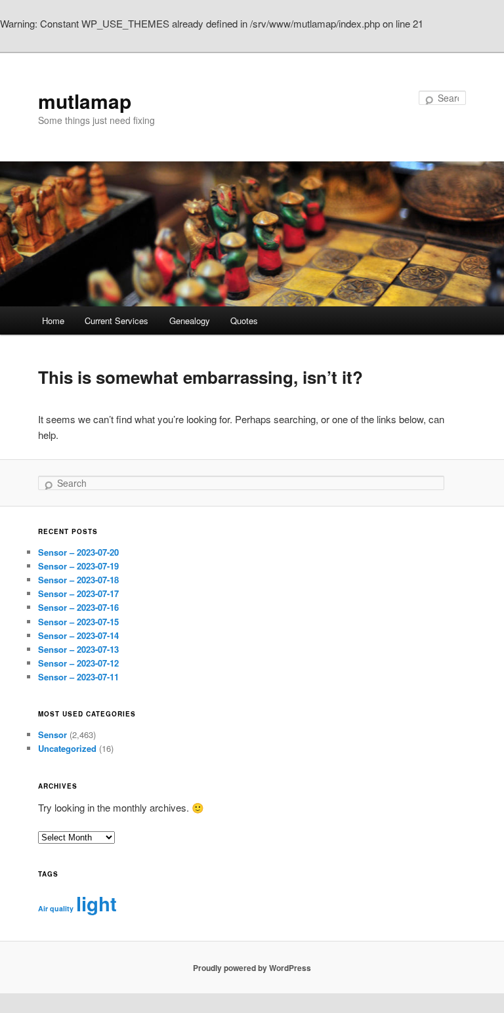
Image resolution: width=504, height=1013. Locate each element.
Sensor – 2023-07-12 (78, 663)
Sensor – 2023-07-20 (78, 552)
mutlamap (84, 101)
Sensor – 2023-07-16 (78, 607)
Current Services (116, 320)
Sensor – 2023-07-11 (78, 677)
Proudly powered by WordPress (252, 968)
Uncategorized (67, 748)
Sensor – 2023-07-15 (78, 621)
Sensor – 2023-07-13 (78, 649)
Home (53, 320)
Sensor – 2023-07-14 (78, 635)
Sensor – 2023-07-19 (78, 566)
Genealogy (189, 320)
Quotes (244, 320)
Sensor (52, 734)
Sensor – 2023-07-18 (78, 579)
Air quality (56, 908)
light (96, 903)
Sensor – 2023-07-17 (78, 593)
